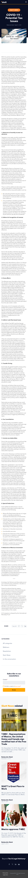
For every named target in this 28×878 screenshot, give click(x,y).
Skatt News (6, 655)
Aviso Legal (17, 686)
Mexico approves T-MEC (13, 829)
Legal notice (5, 874)
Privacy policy (5, 872)
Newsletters (7, 651)
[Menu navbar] (26, 2)
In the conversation (9, 659)
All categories (7, 643)
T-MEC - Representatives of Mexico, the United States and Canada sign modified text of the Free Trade (13, 739)
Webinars (6, 647)
